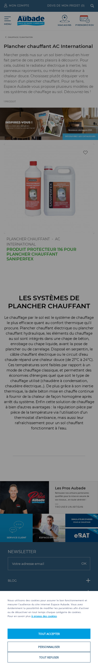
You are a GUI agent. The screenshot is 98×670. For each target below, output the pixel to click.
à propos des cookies (44, 616)
